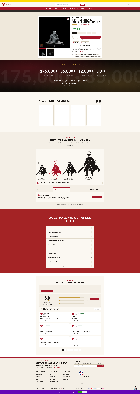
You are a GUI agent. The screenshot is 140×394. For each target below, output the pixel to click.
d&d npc (81, 56)
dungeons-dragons (94, 56)
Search (82, 4)
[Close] (139, 391)
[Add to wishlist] (68, 19)
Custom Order (86, 42)
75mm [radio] (94, 33)
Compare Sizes (86, 11)
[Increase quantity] (78, 37)
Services (38, 376)
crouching (77, 56)
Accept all (79, 392)
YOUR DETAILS (66, 377)
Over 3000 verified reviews (85, 24)
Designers (68, 11)
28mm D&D (77, 54)
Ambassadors (39, 374)
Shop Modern (96, 197)
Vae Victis (81, 51)
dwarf (99, 56)
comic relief (90, 54)
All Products (44, 14)
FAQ (50, 374)
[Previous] (97, 101)
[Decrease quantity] (74, 37)
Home (39, 14)
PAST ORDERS (66, 374)
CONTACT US (65, 379)
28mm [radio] (74, 33)
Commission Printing (54, 381)
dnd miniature (87, 56)
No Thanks (84, 392)
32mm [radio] (79, 33)
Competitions (76, 11)
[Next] (100, 101)
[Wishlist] (131, 4)
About (37, 377)
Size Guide (76, 42)
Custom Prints (60, 11)
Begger (85, 54)
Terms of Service (39, 381)
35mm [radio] (84, 33)
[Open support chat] (135, 389)
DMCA (37, 379)
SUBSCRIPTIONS (66, 376)
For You (52, 11)
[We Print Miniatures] (6, 4)
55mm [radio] (89, 33)
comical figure (95, 54)
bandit (82, 54)
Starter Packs (53, 377)
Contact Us (52, 376)
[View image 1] (42, 52)
